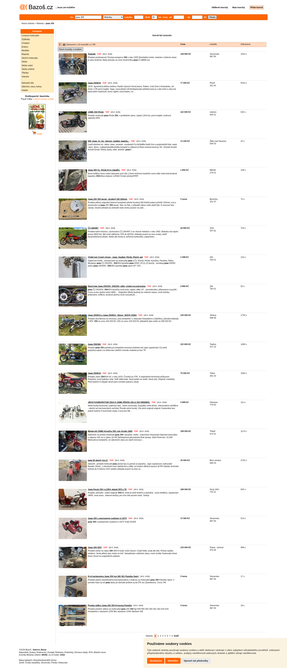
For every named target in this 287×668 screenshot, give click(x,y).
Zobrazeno (245, 44)
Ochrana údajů (81, 652)
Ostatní (25, 90)
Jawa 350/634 (94, 83)
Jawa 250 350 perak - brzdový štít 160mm (107, 199)
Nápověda (23, 652)
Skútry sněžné (28, 69)
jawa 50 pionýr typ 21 (98, 460)
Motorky (40, 23)
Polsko (54, 663)
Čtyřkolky (26, 39)
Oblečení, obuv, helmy (32, 86)
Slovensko (45, 663)
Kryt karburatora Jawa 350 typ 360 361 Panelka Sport (113, 576)
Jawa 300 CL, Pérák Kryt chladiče (104, 170)
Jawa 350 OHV (95, 547)
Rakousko (63, 663)
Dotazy (32, 652)
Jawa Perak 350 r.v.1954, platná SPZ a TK (107, 489)
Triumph (92, 54)
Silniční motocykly (30, 58)
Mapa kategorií (25, 660)
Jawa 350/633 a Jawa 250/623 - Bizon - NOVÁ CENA (112, 315)
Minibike (25, 50)
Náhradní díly (28, 83)
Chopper (26, 43)
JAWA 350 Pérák (96, 112)
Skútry (24, 62)
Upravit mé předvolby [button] (196, 660)
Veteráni (25, 76)
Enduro (25, 47)
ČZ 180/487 (93, 228)
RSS (91, 652)
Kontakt (51, 652)
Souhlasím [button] (156, 660)
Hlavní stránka (27, 23)
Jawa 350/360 (94, 344)
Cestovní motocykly (30, 35)
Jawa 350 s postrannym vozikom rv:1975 (107, 518)
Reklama (59, 652)
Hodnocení (42, 652)
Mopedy (25, 54)
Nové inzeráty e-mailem (70, 49)
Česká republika (32, 663)
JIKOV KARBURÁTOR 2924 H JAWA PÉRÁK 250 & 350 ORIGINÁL (119, 402)
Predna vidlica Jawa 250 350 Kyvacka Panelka (110, 605)
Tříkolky (25, 73)
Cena (182, 44)
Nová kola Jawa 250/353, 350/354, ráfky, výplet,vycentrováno (116, 286)
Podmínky (68, 652)
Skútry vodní (27, 65)
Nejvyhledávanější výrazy (44, 660)
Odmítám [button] (173, 660)
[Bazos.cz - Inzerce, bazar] (36, 9)
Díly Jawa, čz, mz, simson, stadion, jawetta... (108, 141)
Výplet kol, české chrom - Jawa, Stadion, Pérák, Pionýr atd (115, 257)
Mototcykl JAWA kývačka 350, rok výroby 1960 (110, 431)
